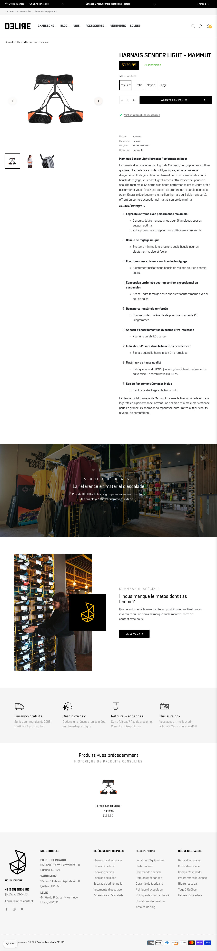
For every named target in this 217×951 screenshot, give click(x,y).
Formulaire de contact (19, 901)
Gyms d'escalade (189, 860)
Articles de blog (145, 907)
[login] (200, 26)
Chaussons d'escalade (107, 860)
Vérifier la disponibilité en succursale (142, 115)
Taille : (127, 76)
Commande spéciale (149, 872)
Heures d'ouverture (190, 895)
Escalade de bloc (104, 866)
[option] (55, 99)
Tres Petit (125, 85)
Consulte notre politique (126, 726)
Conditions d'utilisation (150, 901)
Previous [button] (12, 101)
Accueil (9, 42)
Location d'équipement (150, 860)
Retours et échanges (149, 878)
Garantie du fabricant (149, 883)
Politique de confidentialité (152, 895)
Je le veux (133, 634)
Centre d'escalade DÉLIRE (50, 942)
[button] (62, 4)
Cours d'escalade (189, 866)
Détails (126, 4)
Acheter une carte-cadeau (19, 11)
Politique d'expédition (149, 889)
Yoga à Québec (187, 889)
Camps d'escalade (189, 872)
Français (202, 4)
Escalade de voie (104, 872)
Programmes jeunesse (192, 878)
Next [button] (98, 101)
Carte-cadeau (144, 866)
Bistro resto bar (188, 883)
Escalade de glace (104, 878)
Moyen (151, 85)
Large (163, 85)
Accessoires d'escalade (108, 895)
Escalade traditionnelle (107, 883)
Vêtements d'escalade (107, 889)
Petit (139, 85)
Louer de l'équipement (46, 11)
